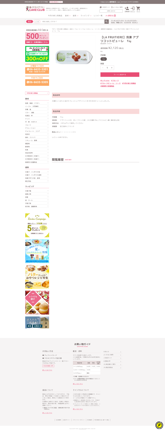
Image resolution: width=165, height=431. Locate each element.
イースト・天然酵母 (31, 106)
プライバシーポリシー (79, 420)
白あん (113, 22)
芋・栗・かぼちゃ (31, 122)
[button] (67, 15)
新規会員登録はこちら (56, 2)
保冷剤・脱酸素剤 (31, 206)
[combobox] (67, 21)
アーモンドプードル (117, 20)
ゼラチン (135, 22)
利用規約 (89, 420)
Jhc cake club (82, 428)
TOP (53, 29)
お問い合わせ (111, 11)
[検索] (106, 21)
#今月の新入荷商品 (129, 83)
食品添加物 (29, 153)
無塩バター (119, 22)
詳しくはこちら (47, 370)
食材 (71, 29)
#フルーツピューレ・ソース (110, 83)
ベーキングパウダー (131, 20)
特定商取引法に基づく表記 (102, 420)
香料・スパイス (30, 137)
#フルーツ (115, 81)
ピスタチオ (127, 22)
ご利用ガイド (106, 7)
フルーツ (77, 29)
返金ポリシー (67, 420)
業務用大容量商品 (31, 162)
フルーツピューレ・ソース (90, 29)
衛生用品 (28, 181)
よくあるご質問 (118, 7)
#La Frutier (105, 81)
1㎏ (103, 59)
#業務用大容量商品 (107, 86)
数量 (102, 63)
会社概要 (58, 420)
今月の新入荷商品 (62, 29)
